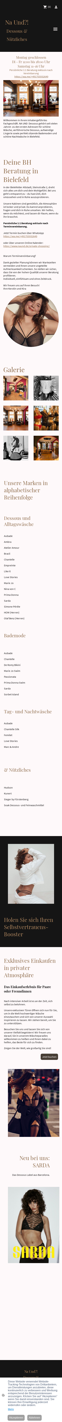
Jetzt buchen (49, 1056)
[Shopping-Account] (56, 7)
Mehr (11, 1409)
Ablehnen (34, 1417)
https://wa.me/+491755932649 (31, 76)
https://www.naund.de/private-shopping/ (26, 246)
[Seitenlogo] (17, 45)
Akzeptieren (16, 1417)
